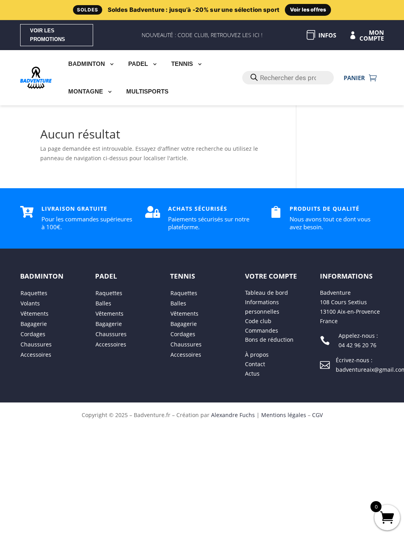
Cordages (33, 334)
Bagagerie (34, 324)
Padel (138, 63)
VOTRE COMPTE (271, 276)
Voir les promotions (47, 35)
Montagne (85, 91)
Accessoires (36, 355)
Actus (252, 373)
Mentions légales (283, 415)
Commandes (261, 330)
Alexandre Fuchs (233, 415)
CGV (317, 415)
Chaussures (36, 344)
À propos (257, 354)
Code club (258, 321)
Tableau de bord (266, 293)
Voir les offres (308, 9)
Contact (255, 364)
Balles (103, 303)
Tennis (182, 63)
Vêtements (35, 314)
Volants (30, 303)
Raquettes (34, 293)
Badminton (86, 63)
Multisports (147, 91)
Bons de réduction (269, 340)
